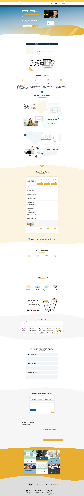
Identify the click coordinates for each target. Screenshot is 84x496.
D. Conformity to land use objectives (36, 407)
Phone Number (55, 425)
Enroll (40, 228)
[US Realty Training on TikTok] (56, 3)
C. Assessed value (33, 405)
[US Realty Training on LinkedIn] (54, 3)
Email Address (44, 425)
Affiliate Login (48, 494)
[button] (19, 1)
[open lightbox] (51, 14)
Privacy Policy (48, 492)
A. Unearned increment (34, 401)
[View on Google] (22, 328)
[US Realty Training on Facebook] (51, 3)
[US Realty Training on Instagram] (55, 3)
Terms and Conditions (49, 491)
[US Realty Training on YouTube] (52, 3)
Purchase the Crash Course (27, 26)
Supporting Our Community (50, 493)
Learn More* (40, 182)
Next (52, 412)
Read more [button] (23, 331)
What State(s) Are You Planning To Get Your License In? (50, 429)
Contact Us (55, 484)
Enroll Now (35, 26)
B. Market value (33, 403)
